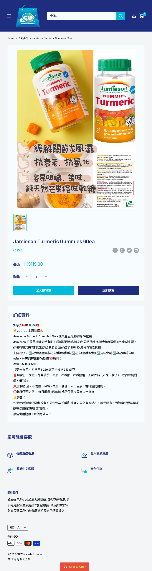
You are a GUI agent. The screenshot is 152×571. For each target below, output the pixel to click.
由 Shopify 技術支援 (18, 559)
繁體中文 (14, 527)
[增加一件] (46, 277)
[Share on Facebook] (115, 250)
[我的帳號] (134, 16)
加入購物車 (43, 290)
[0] (141, 16)
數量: (16, 276)
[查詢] (120, 16)
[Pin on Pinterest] (122, 250)
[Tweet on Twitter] (129, 250)
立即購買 (108, 290)
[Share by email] (136, 250)
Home (10, 38)
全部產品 (23, 38)
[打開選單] (9, 15)
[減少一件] (26, 277)
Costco (18, 250)
